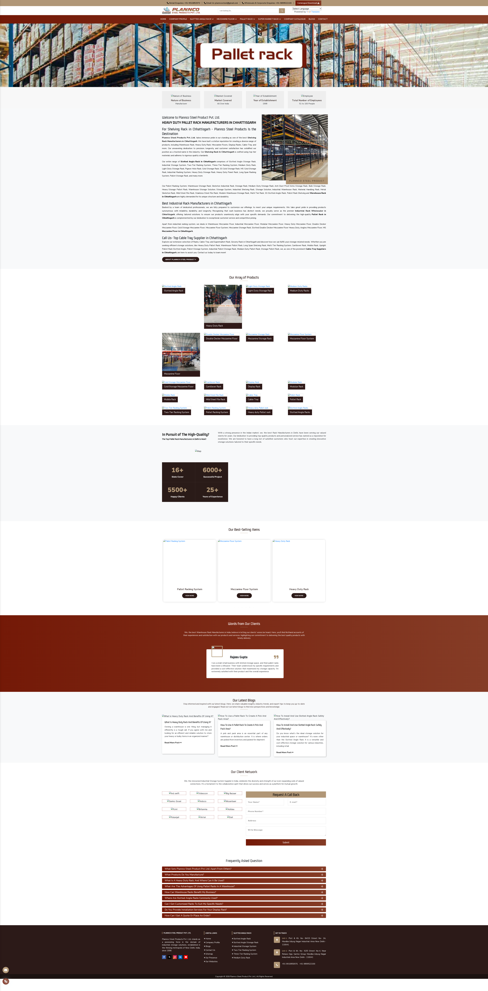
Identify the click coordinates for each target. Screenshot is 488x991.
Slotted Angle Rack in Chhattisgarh (198, 161)
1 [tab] (234, 607)
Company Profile (178, 19)
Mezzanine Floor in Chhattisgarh (177, 231)
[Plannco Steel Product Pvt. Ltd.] (181, 10)
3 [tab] (242, 607)
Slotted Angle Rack (201, 19)
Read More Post (172, 742)
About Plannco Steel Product (180, 259)
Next (328, 571)
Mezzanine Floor (226, 19)
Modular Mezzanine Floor (189, 589)
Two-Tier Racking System (244, 950)
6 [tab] (253, 607)
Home (163, 19)
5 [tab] (249, 607)
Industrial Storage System (244, 946)
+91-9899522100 (307, 964)
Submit (286, 842)
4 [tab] (246, 607)
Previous (160, 571)
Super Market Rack (268, 19)
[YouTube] (186, 957)
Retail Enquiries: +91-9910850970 (184, 3)
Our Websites (211, 961)
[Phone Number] (6, 979)
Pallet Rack (246, 19)
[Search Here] (282, 10)
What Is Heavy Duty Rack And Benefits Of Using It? (188, 722)
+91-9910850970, (290, 964)
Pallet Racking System (298, 589)
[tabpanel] (189, 571)
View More (189, 596)
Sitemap (209, 954)
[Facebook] (164, 957)
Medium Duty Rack (241, 957)
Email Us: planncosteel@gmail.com (222, 3)
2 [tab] (238, 607)
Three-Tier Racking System (245, 954)
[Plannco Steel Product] (190, 561)
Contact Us (210, 950)
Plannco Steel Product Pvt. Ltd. (177, 933)
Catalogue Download (307, 3)
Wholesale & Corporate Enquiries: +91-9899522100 (268, 3)
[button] (36, 55)
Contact (323, 19)
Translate (315, 12)
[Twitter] (169, 957)
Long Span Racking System (244, 589)
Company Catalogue (295, 19)
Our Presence (211, 957)
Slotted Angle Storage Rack (245, 942)
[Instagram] (175, 957)
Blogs (312, 19)
